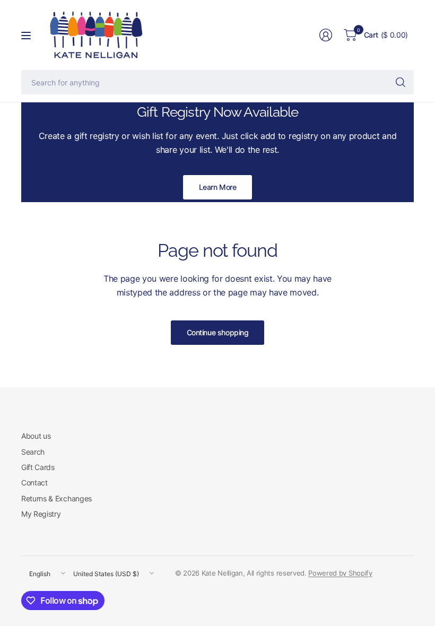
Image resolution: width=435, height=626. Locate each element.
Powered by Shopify (340, 573)
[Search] (400, 82)
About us (35, 435)
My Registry (40, 513)
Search (33, 451)
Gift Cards (38, 467)
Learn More (218, 187)
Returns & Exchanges (56, 498)
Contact (34, 482)
